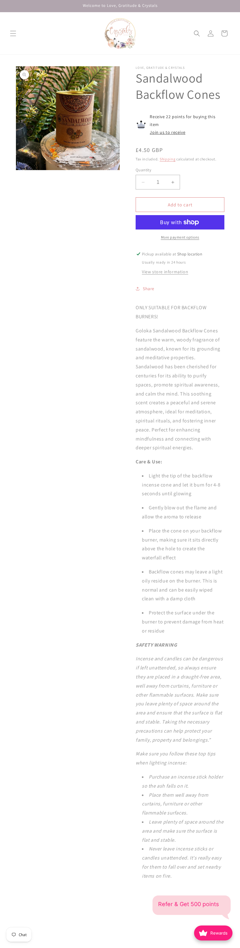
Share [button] (148, 288)
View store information (165, 272)
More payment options (180, 237)
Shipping (168, 159)
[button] (13, 33)
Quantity (143, 170)
